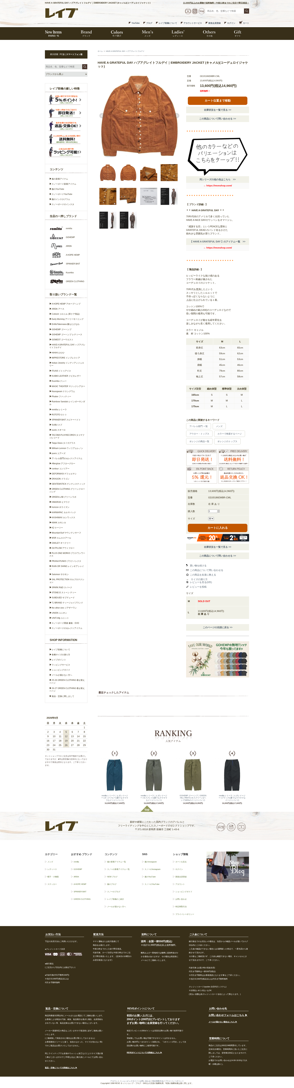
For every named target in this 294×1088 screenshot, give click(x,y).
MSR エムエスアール (61, 538)
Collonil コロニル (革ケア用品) (66, 314)
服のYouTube (58, 189)
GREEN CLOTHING (82, 899)
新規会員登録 (214, 23)
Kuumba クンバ (59, 381)
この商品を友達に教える (203, 574)
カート (246, 23)
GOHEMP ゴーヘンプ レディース (67, 334)
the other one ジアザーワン (64, 608)
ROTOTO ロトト (59, 414)
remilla (76, 862)
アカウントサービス (193, 23)
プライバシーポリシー (184, 914)
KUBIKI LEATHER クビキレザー (66, 376)
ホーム (100, 51)
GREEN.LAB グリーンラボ (64, 497)
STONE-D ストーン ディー (64, 592)
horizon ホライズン (60, 507)
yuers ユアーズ (59, 453)
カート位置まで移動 (218, 100)
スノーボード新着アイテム (64, 184)
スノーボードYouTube (62, 194)
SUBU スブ (57, 425)
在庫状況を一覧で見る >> (217, 109)
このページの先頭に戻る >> (217, 627)
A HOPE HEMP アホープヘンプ (66, 304)
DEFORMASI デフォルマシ (64, 474)
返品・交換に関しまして (63, 696)
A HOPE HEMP (80, 884)
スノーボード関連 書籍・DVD (65, 623)
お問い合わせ (181, 899)
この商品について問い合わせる (206, 570)
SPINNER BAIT (80, 892)
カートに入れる (218, 527)
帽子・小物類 (53, 877)
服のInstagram (151, 862)
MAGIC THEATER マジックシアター (68, 386)
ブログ (149, 23)
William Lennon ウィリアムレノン (67, 448)
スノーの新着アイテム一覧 (118, 869)
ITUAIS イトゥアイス (61, 371)
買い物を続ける (198, 565)
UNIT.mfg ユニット (60, 618)
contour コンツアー (60, 468)
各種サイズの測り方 (61, 654)
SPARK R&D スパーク (62, 587)
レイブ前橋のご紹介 (115, 899)
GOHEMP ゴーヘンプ (61, 329)
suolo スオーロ (59, 430)
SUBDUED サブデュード (63, 597)
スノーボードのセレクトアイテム (67, 628)
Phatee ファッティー (61, 396)
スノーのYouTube (152, 884)
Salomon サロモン (60, 574)
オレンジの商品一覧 (199, 441)
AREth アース (58, 309)
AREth (76, 877)
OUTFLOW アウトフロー (63, 548)
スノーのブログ (113, 892)
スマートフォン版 (74, 54)
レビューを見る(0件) (201, 582)
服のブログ (112, 884)
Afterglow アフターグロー (63, 463)
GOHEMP (78, 869)
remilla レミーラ (59, 409)
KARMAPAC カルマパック (64, 512)
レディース (52, 869)
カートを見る (181, 862)
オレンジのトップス (227, 441)
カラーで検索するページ (229, 433)
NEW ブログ (112, 877)
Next (176, 115)
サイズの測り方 (199, 579)
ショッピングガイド (61, 670)
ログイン (231, 23)
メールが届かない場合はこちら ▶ (223, 1022)
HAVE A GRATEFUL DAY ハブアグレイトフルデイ (125, 51)
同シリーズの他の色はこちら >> (218, 179)
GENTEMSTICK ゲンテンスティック (68, 484)
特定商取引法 (181, 907)
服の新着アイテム (60, 179)
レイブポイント (59, 660)
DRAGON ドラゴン (60, 479)
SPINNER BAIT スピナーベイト (66, 420)
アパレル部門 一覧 (198, 426)
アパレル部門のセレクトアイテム (67, 458)
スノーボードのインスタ (63, 204)
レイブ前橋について (168, 23)
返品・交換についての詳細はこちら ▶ (61, 1068)
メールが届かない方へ (62, 675)
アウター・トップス (199, 433)
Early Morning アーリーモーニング (68, 319)
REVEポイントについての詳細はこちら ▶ (144, 1053)
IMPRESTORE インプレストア (66, 358)
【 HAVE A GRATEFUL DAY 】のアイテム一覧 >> (217, 241)
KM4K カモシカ (59, 522)
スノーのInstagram (152, 869)
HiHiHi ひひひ (58, 353)
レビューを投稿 (198, 586)
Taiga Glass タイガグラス (63, 443)
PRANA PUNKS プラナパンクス (66, 561)
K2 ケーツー (57, 528)
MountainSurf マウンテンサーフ (66, 533)
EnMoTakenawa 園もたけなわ (65, 324)
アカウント (180, 884)
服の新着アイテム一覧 (116, 862)
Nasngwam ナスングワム (63, 391)
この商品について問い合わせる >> (217, 118)
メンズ (219, 426)
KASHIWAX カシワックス (63, 517)
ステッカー (52, 884)
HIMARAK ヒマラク (61, 502)
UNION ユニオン (59, 613)
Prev (102, 115)
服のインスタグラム (61, 199)
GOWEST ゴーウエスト (62, 339)
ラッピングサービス (61, 665)
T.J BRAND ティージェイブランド (67, 603)
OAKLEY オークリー (61, 543)
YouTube (136, 23)
